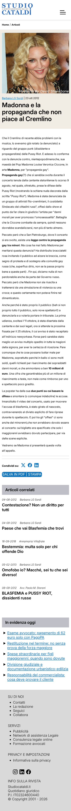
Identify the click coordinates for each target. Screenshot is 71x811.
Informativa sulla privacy (32, 760)
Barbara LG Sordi (12, 98)
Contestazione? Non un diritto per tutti (33, 507)
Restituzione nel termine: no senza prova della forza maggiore (36, 645)
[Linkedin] (36, 465)
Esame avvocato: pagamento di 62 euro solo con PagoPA (36, 635)
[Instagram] (15, 772)
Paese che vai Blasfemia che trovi (33, 528)
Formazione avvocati (29, 744)
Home (5, 24)
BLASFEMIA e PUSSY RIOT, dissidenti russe (27, 595)
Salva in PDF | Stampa (21, 474)
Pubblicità (20, 731)
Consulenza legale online (33, 739)
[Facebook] (30, 465)
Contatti (19, 702)
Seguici (19, 711)
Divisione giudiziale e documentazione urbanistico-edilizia (37, 666)
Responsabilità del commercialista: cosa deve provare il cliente (36, 677)
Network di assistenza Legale (35, 735)
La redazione (23, 706)
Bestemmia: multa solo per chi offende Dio (29, 549)
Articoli (16, 24)
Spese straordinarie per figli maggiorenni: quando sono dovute (36, 656)
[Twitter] (23, 465)
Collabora (20, 715)
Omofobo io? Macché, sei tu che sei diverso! (35, 572)
